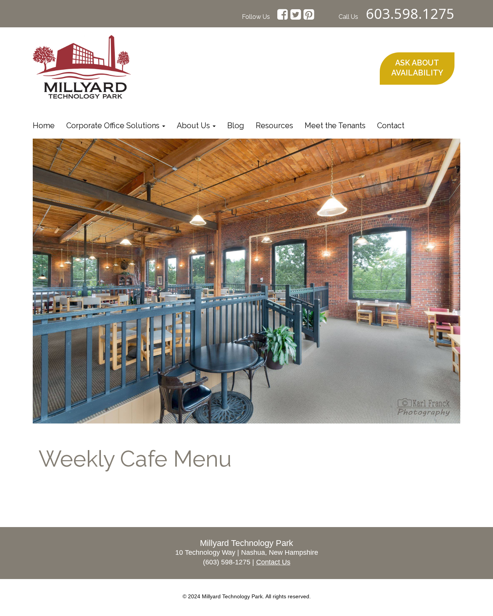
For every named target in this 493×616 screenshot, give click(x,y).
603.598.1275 (410, 13)
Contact (390, 125)
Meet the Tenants (335, 125)
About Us (194, 125)
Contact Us (273, 562)
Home (44, 125)
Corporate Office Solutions (113, 125)
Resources (274, 125)
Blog (235, 125)
